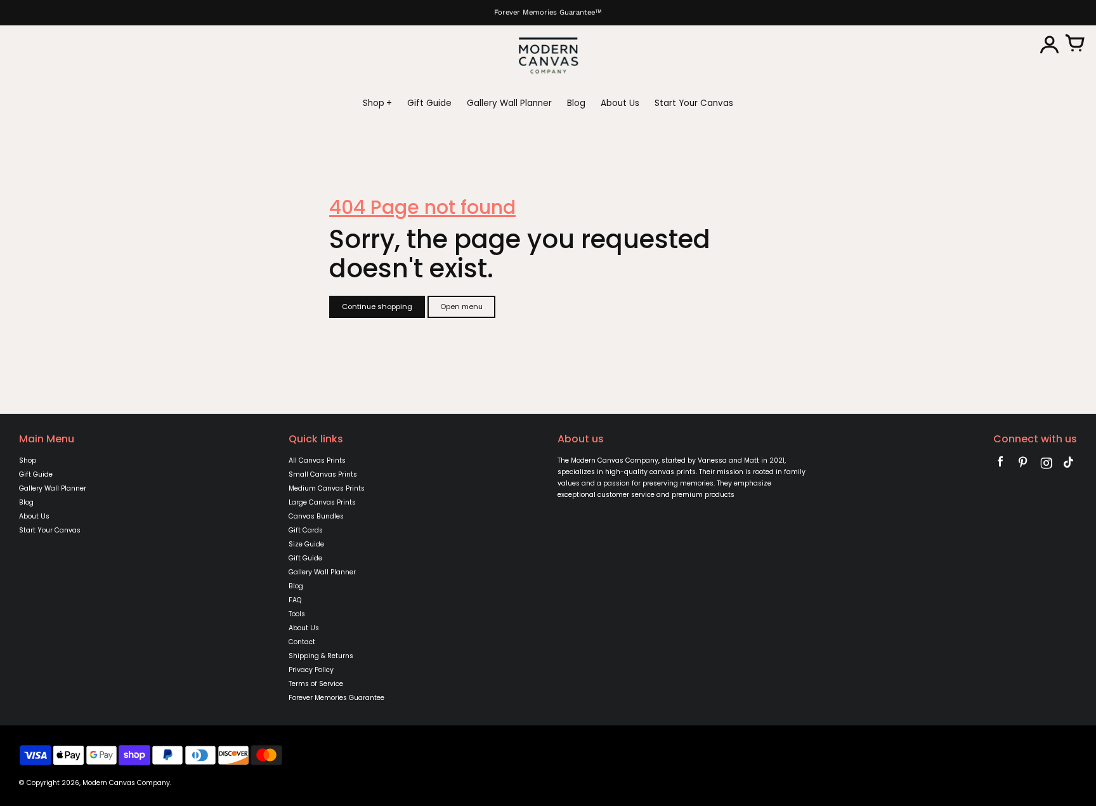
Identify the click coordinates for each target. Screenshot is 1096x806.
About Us (34, 516)
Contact (302, 642)
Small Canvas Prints (323, 474)
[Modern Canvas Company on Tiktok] (1068, 465)
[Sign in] (1049, 44)
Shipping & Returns (321, 656)
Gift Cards (306, 530)
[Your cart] (1074, 44)
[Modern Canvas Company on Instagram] (1046, 465)
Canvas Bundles (316, 516)
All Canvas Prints (317, 460)
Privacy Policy (311, 670)
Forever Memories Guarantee (336, 698)
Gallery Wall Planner (52, 488)
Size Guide (306, 544)
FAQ (295, 600)
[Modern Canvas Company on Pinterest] (1023, 465)
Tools (297, 614)
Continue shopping (377, 306)
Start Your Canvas (50, 530)
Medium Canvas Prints (327, 488)
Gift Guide (36, 474)
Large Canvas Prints (322, 502)
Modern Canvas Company (126, 783)
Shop (27, 460)
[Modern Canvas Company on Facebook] (1000, 465)
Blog (26, 502)
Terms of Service (316, 684)
